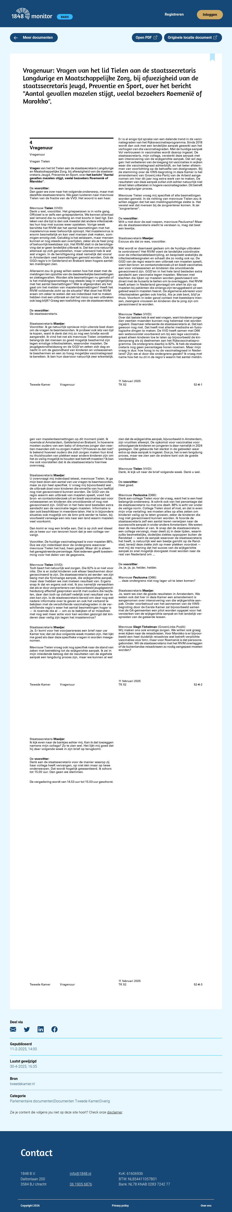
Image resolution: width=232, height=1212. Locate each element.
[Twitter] (30, 1030)
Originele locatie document (190, 37)
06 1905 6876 (81, 1184)
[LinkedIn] (44, 1030)
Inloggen (210, 14)
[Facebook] (57, 1030)
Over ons (206, 1205)
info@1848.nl (80, 1173)
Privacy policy (120, 1205)
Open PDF (145, 37)
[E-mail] (16, 1030)
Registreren (174, 14)
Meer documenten (38, 37)
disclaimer (114, 1112)
